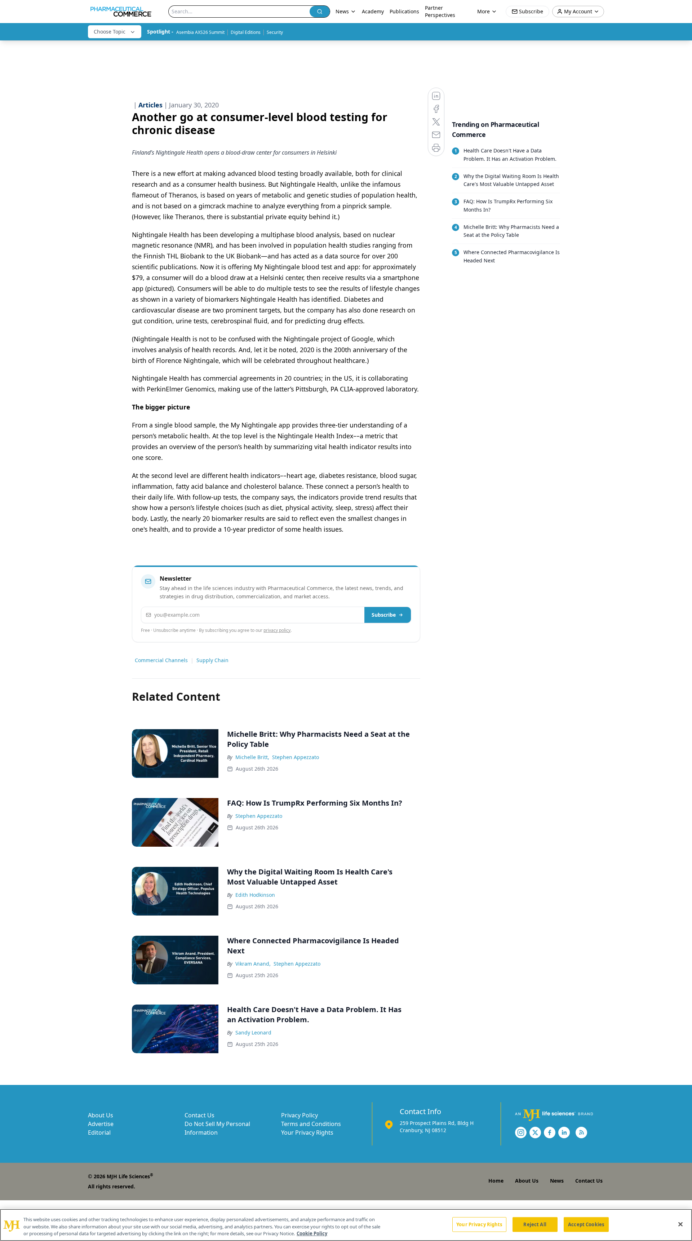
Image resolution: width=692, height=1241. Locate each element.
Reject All (534, 1224)
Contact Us (199, 1115)
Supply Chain (212, 660)
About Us (100, 1115)
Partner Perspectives (440, 11)
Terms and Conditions (311, 1124)
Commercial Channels (161, 660)
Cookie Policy (312, 1233)
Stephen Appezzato (295, 757)
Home (496, 1180)
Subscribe (384, 614)
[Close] (680, 1224)
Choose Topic (109, 31)
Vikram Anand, (253, 963)
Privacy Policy (299, 1115)
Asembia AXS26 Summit (200, 32)
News (557, 1180)
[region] (346, 1225)
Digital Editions (246, 32)
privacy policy (276, 630)
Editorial (99, 1132)
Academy (373, 11)
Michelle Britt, (252, 757)
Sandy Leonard (253, 1032)
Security (275, 32)
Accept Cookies (586, 1224)
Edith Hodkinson (255, 894)
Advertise (101, 1124)
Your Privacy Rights (307, 1132)
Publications (404, 11)
